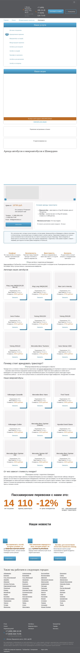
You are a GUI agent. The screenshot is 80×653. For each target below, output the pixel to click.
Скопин (62, 590)
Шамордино (45, 584)
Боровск (6, 575)
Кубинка (62, 596)
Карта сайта (44, 649)
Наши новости (40, 524)
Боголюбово (45, 573)
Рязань (6, 590)
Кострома (44, 596)
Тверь (24, 603)
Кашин (6, 594)
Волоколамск (45, 575)
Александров (26, 573)
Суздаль (62, 601)
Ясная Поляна (46, 607)
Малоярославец (9, 599)
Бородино (63, 573)
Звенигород (64, 580)
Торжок (43, 603)
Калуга (43, 592)
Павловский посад (10, 586)
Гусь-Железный (27, 577)
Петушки (44, 586)
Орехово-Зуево (65, 584)
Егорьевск (63, 577)
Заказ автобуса (8, 264)
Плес (61, 586)
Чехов (62, 605)
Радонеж (44, 588)
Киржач (43, 594)
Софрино (25, 601)
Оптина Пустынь (9, 584)
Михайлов (7, 592)
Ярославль (26, 607)
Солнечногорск (27, 592)
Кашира (24, 594)
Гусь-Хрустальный (10, 577)
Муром (43, 599)
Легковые (31, 628)
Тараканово (7, 601)
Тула (61, 603)
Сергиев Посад (27, 590)
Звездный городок (47, 580)
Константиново (27, 596)
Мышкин (25, 582)
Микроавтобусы (33, 626)
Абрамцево (7, 573)
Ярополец (7, 607)
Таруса (6, 603)
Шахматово (63, 599)
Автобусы (31, 624)
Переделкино (26, 586)
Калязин (62, 592)
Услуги (6, 626)
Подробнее (9, 558)
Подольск (7, 588)
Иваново (6, 582)
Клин (61, 594)
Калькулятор (71, 11)
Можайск (25, 599)
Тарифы (55, 626)
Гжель (62, 575)
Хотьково (44, 605)
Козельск (25, 584)
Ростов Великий (65, 588)
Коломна (6, 596)
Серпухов (44, 590)
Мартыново (45, 582)
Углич (24, 605)
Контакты (55, 628)
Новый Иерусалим (66, 582)
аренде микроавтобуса (45, 369)
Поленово (25, 588)
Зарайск (6, 580)
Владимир (25, 575)
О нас (5, 624)
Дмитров (44, 577)
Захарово (25, 580)
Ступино (44, 601)
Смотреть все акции (40, 122)
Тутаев (6, 605)
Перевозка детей (9, 628)
